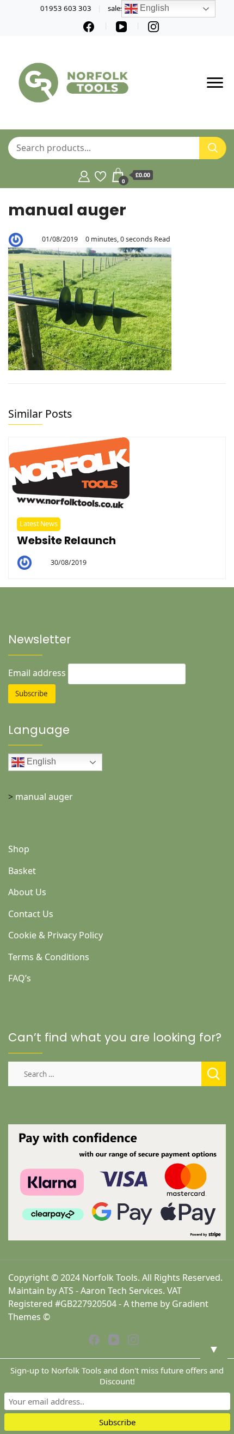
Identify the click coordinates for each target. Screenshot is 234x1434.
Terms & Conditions (48, 957)
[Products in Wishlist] (100, 175)
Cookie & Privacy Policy (55, 935)
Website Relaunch (66, 540)
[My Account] (84, 175)
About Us (27, 892)
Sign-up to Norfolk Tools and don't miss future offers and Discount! (117, 1376)
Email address (37, 673)
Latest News (39, 523)
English (40, 762)
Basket (22, 871)
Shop (18, 849)
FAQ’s (19, 978)
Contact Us (30, 914)
